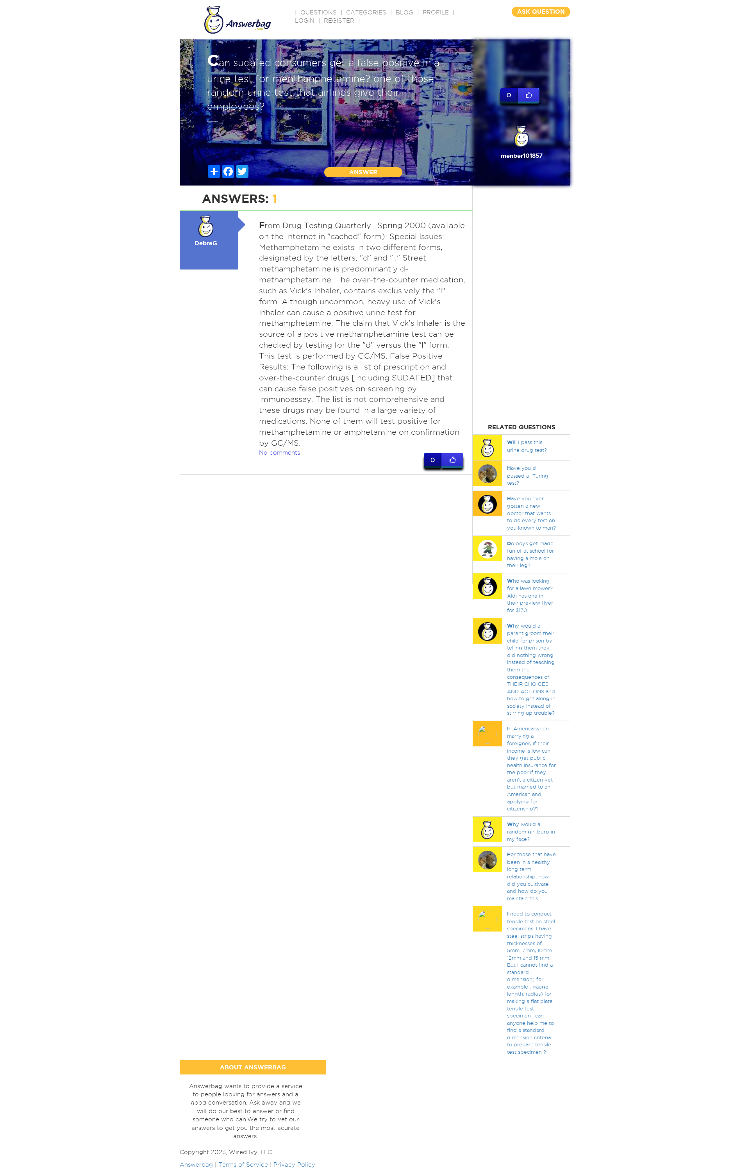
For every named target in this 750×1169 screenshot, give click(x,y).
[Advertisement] (326, 529)
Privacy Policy (294, 1165)
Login (304, 21)
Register (339, 21)
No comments (279, 453)
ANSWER (363, 172)
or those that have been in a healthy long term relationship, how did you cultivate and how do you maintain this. (531, 876)
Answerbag (196, 1165)
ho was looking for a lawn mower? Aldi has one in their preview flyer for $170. (530, 595)
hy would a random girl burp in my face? (531, 831)
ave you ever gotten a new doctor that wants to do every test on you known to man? (531, 513)
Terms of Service (243, 1165)
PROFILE (436, 12)
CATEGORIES (366, 12)
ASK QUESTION (541, 11)
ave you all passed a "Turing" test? (528, 475)
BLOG (404, 12)
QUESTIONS (318, 12)
